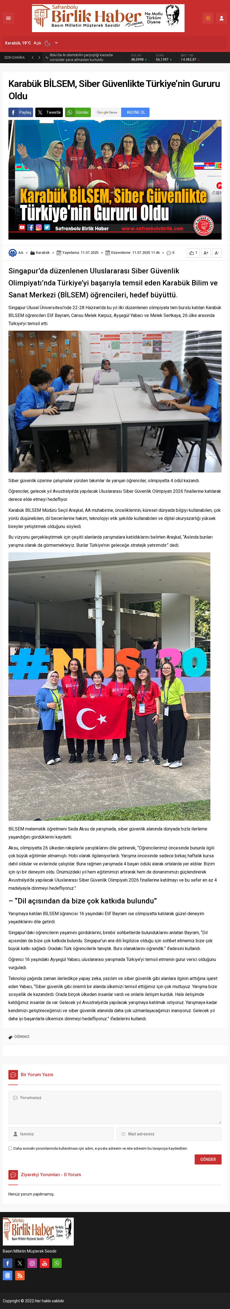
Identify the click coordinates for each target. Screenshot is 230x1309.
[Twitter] (20, 1263)
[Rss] (20, 1275)
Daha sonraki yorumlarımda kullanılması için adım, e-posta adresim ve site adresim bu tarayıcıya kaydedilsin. (100, 1148)
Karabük (43, 252)
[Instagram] (32, 1263)
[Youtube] (44, 1263)
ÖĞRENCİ (21, 1037)
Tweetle (53, 112)
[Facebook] (7, 1263)
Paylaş (25, 112)
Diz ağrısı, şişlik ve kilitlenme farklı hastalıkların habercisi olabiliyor (88, 57)
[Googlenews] (7, 1275)
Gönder (82, 112)
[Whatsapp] (57, 1263)
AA (20, 252)
